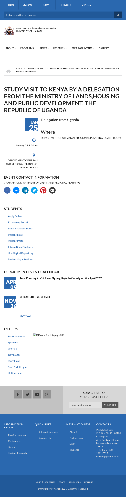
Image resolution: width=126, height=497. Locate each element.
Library (11, 447)
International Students (20, 247)
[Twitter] (34, 189)
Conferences (14, 441)
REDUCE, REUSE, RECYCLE (36, 296)
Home (11, 4)
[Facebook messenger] (16, 189)
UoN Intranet (15, 373)
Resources (65, 4)
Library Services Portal (20, 228)
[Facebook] (7, 189)
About (10, 48)
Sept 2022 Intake (82, 48)
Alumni (73, 432)
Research (59, 48)
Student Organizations (20, 259)
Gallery (104, 48)
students (74, 449)
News (43, 48)
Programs (27, 48)
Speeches (13, 342)
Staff (46, 4)
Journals (12, 348)
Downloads (14, 354)
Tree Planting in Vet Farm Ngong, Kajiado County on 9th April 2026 (61, 278)
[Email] (52, 189)
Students (27, 4)
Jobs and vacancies (48, 432)
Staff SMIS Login (17, 367)
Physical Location (17, 435)
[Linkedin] (25, 189)
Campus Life (45, 437)
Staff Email (14, 360)
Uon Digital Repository (20, 253)
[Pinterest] (43, 189)
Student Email (15, 234)
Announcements (16, 336)
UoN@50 (86, 4)
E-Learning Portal (18, 222)
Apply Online (15, 216)
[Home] (9, 30)
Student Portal (16, 240)
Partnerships (76, 437)
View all (25, 315)
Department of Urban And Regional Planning (36, 28)
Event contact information (31, 177)
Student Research (17, 452)
